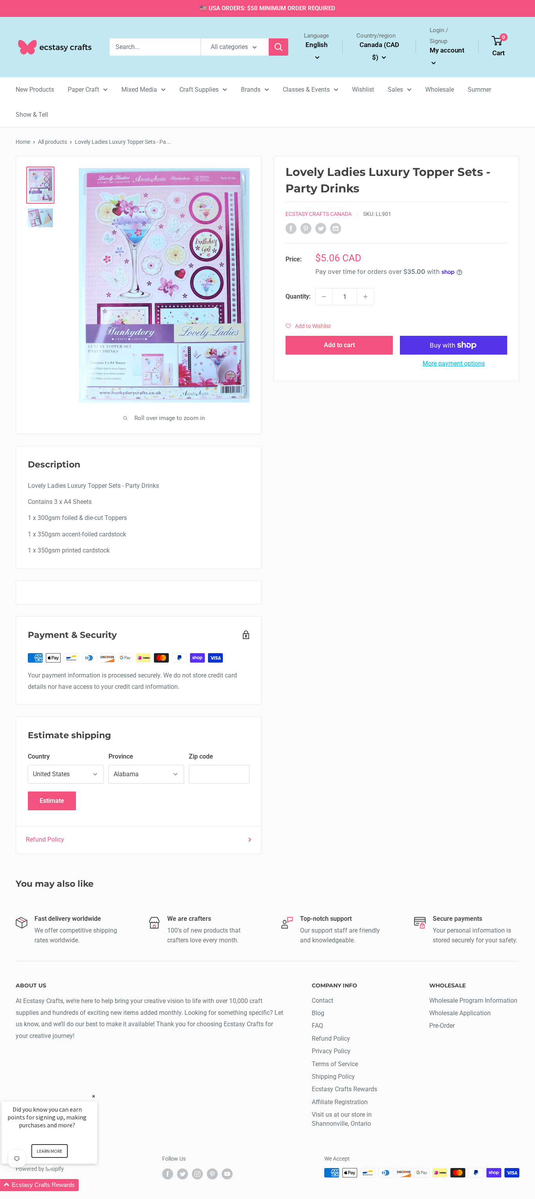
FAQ (317, 1025)
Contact (322, 1000)
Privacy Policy (331, 1051)
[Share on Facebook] (291, 228)
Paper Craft (83, 89)
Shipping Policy (333, 1076)
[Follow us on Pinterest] (212, 1173)
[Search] (278, 47)
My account (447, 50)
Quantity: (298, 296)
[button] (308, 326)
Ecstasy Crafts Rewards (344, 1089)
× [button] (93, 1096)
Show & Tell (32, 114)
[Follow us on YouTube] (227, 1173)
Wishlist (363, 89)
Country (39, 756)
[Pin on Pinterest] (305, 228)
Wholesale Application (460, 1013)
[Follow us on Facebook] (167, 1173)
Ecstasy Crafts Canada (319, 214)
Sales (395, 89)
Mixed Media (139, 89)
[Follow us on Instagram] (197, 1173)
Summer (479, 89)
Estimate (52, 800)
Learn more (49, 1151)
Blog (318, 1013)
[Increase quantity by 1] (365, 296)
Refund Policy (45, 839)
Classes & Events (306, 89)
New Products (35, 89)
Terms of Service (335, 1064)
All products (52, 142)
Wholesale (439, 89)
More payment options (454, 363)
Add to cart (339, 345)
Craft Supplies (199, 89)
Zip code (201, 756)
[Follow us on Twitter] (182, 1173)
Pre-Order (442, 1025)
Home (23, 142)
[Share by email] (335, 228)
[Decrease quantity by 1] (324, 296)
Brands (250, 89)
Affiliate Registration (340, 1102)
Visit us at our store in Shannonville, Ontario (342, 1119)
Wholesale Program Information (473, 1000)
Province (120, 756)
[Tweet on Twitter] (320, 228)
